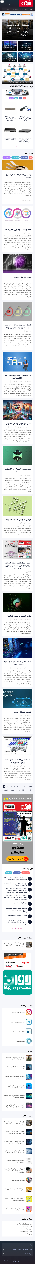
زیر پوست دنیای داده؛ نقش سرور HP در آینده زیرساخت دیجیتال (14, 1199)
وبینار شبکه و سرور (19, 1041)
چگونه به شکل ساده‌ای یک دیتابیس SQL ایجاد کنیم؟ (17, 377)
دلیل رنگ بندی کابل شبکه (18, 1180)
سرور (7, 1261)
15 (23, 790)
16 (19, 790)
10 (11, 786)
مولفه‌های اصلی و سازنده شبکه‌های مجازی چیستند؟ (26, 59)
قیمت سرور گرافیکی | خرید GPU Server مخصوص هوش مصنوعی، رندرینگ (14, 1142)
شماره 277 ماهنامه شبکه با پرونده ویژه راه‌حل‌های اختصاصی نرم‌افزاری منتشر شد (17, 566)
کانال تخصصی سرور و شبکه (17, 1022)
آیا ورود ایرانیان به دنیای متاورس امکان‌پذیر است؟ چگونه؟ (16, 1087)
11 (8, 786)
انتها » (6, 790)
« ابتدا (30, 786)
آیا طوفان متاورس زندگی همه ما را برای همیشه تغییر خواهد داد (14, 1077)
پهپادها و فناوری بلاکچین (20, 903)
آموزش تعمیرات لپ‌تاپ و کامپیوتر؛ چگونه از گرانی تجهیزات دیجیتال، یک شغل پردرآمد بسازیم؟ (14, 1171)
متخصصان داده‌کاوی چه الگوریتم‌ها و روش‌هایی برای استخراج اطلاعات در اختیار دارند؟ (16, 922)
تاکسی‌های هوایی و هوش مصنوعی (18, 423)
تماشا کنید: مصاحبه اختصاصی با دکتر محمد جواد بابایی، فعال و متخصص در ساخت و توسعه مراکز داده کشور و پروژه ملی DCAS (16, 890)
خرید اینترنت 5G (26, 1229)
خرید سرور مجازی (26, 1231)
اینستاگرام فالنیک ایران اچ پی (17, 1013)
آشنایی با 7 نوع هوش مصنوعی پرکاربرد (17, 915)
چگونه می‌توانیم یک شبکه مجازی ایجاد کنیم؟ (20, 82)
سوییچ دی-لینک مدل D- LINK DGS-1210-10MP (10, 139)
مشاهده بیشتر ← (17, 146)
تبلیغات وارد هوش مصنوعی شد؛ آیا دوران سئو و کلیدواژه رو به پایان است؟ (25, 46)
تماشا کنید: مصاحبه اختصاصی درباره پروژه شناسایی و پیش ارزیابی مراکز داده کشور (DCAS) (16, 910)
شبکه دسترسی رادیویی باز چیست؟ (9, 59)
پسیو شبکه (28, 1234)
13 (30, 790)
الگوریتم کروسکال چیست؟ (22, 712)
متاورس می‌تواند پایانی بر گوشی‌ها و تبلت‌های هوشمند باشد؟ (15, 1058)
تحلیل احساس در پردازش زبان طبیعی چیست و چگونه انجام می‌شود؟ (17, 326)
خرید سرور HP (27, 1226)
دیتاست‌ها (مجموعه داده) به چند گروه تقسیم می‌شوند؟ (17, 663)
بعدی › (12, 790)
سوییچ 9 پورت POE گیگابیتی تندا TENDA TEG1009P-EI (10, 119)
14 (26, 790)
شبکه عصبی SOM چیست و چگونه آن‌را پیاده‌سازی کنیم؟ (17, 761)
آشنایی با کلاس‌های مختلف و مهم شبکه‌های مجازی (9, 47)
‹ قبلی (24, 786)
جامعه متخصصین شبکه (18, 1032)
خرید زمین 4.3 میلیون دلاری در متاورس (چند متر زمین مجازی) (14, 1096)
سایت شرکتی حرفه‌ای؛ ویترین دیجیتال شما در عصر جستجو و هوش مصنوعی (14, 1152)
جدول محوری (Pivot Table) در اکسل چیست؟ (17, 470)
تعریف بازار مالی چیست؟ (22, 277)
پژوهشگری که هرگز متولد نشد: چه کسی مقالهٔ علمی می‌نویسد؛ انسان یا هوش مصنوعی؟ (18, 29)
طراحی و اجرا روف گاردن (24, 1224)
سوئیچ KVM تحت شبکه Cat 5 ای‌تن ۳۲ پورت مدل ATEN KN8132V (25, 140)
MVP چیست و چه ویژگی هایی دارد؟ (18, 229)
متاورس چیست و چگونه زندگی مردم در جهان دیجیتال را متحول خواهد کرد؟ (14, 1106)
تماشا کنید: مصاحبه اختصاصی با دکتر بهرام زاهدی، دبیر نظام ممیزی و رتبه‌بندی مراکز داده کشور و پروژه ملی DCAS (15, 897)
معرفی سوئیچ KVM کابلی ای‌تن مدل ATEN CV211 (25, 119)
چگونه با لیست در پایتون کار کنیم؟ (19, 616)
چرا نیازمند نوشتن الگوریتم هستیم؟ (18, 519)
